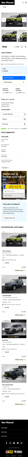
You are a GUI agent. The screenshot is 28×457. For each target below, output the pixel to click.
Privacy (7, 456)
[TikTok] (21, 443)
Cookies (20, 456)
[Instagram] (10, 443)
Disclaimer (13, 456)
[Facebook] (6, 443)
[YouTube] (14, 443)
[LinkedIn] (17, 443)
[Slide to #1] (9, 36)
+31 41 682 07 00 (15, 447)
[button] (23, 2)
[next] (24, 20)
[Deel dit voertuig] (25, 47)
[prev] (4, 20)
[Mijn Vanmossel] (23, 2)
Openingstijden (5, 109)
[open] (26, 2)
